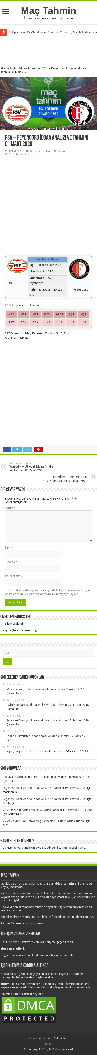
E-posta (11, 562)
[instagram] (51, 1044)
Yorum (10, 508)
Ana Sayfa (10, 68)
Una (10, 781)
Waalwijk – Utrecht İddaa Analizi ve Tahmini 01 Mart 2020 (31, 467)
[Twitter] (46, 1044)
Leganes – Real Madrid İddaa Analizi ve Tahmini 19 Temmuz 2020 (44, 788)
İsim (9, 548)
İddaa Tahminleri (30, 68)
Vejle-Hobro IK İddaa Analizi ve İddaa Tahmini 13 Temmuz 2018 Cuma (47, 810)
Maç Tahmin (48, 10)
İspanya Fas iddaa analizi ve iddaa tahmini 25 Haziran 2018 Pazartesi (46, 776)
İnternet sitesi (13, 576)
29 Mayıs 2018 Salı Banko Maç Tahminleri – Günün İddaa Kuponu (44, 821)
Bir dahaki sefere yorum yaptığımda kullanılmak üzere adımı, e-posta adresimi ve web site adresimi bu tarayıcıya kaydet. (47, 592)
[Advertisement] (48, 51)
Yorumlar (63, 151)
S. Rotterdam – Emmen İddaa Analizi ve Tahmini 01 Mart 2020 (65, 477)
